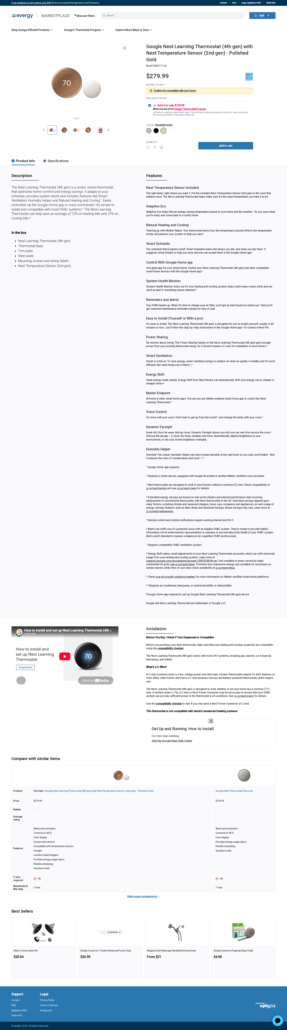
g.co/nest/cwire (186, 488)
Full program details (182, 115)
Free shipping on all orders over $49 (31, 2)
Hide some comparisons (142, 896)
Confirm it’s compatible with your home (175, 91)
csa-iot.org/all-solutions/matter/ (175, 576)
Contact (223, 3)
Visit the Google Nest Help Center (172, 740)
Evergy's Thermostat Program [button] (189, 109)
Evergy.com (46, 1010)
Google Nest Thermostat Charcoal (234, 791)
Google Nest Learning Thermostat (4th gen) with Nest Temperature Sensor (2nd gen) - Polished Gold (99, 791)
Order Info (271, 3)
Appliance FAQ (19, 1010)
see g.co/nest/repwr (182, 564)
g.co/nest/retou (225, 567)
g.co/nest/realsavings (159, 511)
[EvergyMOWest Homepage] (40, 15)
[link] (43, 948)
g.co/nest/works (156, 488)
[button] (85, 15)
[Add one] (161, 147)
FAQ (234, 3)
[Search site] (172, 15)
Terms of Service (49, 1005)
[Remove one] (147, 147)
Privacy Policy (47, 1000)
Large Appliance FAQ (251, 3)
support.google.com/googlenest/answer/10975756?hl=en (181, 560)
